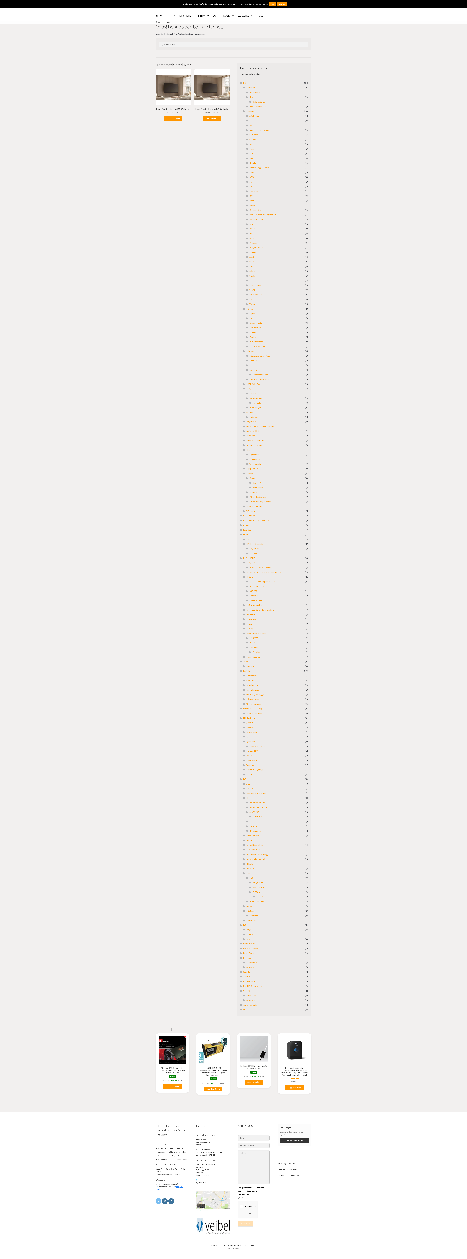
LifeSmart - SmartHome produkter (260, 610)
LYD (214, 16)
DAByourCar (251, 389)
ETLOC (252, 365)
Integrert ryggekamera (259, 167)
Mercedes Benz (255, 210)
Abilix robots (251, 962)
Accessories (251, 995)
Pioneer (252, 332)
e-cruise (249, 412)
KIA (250, 186)
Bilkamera (250, 88)
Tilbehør (250, 473)
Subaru (252, 271)
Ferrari (252, 149)
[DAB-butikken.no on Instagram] (165, 1201)
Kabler (252, 478)
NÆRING (202, 16)
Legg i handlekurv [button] (173, 118)
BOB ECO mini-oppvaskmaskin (262, 581)
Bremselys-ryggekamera (259, 130)
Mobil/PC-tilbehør (251, 948)
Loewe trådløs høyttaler (256, 859)
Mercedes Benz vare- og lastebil (262, 214)
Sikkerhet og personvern (288, 1169)
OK (242, 1197)
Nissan (252, 233)
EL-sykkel (253, 553)
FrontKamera (252, 685)
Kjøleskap (253, 596)
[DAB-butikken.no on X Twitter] (158, 1201)
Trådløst (250, 911)
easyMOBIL (251, 1000)
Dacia (251, 144)
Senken (249, 755)
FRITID (169, 16)
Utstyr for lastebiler (254, 713)
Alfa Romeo (254, 116)
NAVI (248, 450)
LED (248, 939)
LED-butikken (243, 16)
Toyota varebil (255, 285)
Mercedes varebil (256, 219)
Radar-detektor (259, 102)
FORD (251, 158)
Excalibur (247, 530)
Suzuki (252, 276)
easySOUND (254, 812)
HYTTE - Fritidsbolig (254, 544)
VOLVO (252, 290)
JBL (251, 821)
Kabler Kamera (252, 690)
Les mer (282, 4)
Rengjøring (251, 619)
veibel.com (203, 1180)
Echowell (250, 788)
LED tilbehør (251, 732)
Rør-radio (253, 826)
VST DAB (256, 892)
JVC (250, 318)
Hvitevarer (250, 577)
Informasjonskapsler (286, 1163)
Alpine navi (254, 454)
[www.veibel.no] (171, 1201)
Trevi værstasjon (253, 657)
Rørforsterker (255, 831)
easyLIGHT (250, 929)
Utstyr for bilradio (257, 341)
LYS (244, 925)
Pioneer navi (254, 459)
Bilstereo (253, 393)
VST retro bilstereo (257, 346)
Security (246, 972)
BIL (157, 16)
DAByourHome (252, 563)
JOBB (245, 661)
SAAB (251, 257)
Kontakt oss (246, 1223)
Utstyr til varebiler (254, 506)
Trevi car (252, 337)
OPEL (251, 238)
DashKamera (254, 92)
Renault (252, 252)
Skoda (251, 266)
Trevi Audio (251, 920)
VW (250, 299)
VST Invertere (252, 511)
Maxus (252, 200)
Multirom (250, 868)
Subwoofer (250, 906)
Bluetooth (253, 915)
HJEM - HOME (249, 558)
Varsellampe (251, 760)
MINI (251, 224)
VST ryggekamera (253, 704)
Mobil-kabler (258, 487)
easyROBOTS (251, 967)
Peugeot (253, 243)
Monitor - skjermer (254, 445)
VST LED (249, 774)
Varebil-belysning (250, 1005)
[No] (464, 4)
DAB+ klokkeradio (256, 901)
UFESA (252, 642)
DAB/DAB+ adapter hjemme (261, 567)
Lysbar (249, 737)
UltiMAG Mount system (252, 986)
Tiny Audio (257, 403)
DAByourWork (258, 887)
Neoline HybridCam (257, 106)
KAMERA (226, 16)
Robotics (247, 958)
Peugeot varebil (256, 247)
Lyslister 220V (252, 751)
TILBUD (260, 16)
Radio (248, 873)
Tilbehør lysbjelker (257, 746)
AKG (248, 784)
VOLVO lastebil (255, 294)
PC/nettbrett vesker (257, 497)
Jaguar (252, 182)
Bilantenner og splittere (259, 356)
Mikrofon (250, 864)
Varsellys (250, 765)
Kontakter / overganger (259, 379)
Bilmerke (250, 111)
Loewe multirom (253, 849)
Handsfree (250, 436)
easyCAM (250, 680)
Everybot (256, 652)
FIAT (251, 153)
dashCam (253, 360)
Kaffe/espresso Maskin (255, 605)
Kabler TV (257, 483)
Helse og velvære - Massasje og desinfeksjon (264, 572)
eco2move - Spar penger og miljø (260, 426)
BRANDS (246, 525)
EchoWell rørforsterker (256, 793)
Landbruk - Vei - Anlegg (252, 708)
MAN (251, 196)
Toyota (252, 280)
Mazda (252, 205)
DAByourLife (258, 882)
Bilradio (249, 309)
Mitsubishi (253, 229)
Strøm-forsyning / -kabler (260, 501)
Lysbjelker (250, 741)
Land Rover (254, 191)
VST (244, 1009)
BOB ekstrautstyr (256, 586)
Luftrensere (251, 614)
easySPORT (254, 548)
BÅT (248, 539)
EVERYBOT (253, 638)
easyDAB (259, 897)
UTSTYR (246, 991)
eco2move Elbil (252, 431)
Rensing (249, 628)
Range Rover (248, 953)
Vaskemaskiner (255, 600)
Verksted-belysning (254, 770)
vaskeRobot (254, 647)
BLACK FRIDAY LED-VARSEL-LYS (256, 520)
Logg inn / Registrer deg (295, 1140)
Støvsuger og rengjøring (256, 633)
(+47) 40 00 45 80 (204, 1182)
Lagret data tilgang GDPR (288, 1175)
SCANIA (252, 262)
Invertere (253, 370)
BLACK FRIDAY (249, 515)
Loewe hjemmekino (254, 845)
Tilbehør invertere (260, 374)
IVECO (252, 177)
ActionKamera (252, 675)
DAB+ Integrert (255, 407)
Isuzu (251, 172)
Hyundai (252, 163)
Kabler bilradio (255, 323)
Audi (251, 120)
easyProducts (252, 421)
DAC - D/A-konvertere (258, 807)
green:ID (249, 722)
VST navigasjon (255, 464)
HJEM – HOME (185, 16)
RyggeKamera (252, 468)
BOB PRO (253, 591)
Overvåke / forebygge (255, 694)
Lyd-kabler (253, 492)
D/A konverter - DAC (257, 802)
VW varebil (253, 304)
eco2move (253, 417)
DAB (251, 878)
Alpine (252, 313)
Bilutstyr (250, 351)
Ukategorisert (249, 981)
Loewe (249, 840)
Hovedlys (250, 727)
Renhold (249, 624)
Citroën (252, 139)
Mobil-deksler (249, 944)
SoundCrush (257, 816)
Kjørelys (249, 934)
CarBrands (253, 134)
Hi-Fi (248, 798)
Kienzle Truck (255, 327)
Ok (273, 4)
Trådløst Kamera (253, 699)
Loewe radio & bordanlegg (257, 854)
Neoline (252, 97)
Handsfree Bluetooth (255, 440)
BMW (251, 125)
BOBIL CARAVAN (253, 384)
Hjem (160, 22)
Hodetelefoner (252, 835)
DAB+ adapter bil (256, 398)
